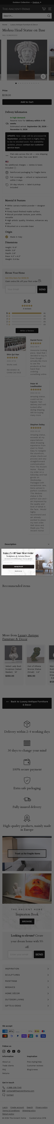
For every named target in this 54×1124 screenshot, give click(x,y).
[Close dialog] (51, 550)
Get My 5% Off (18, 566)
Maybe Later (18, 571)
